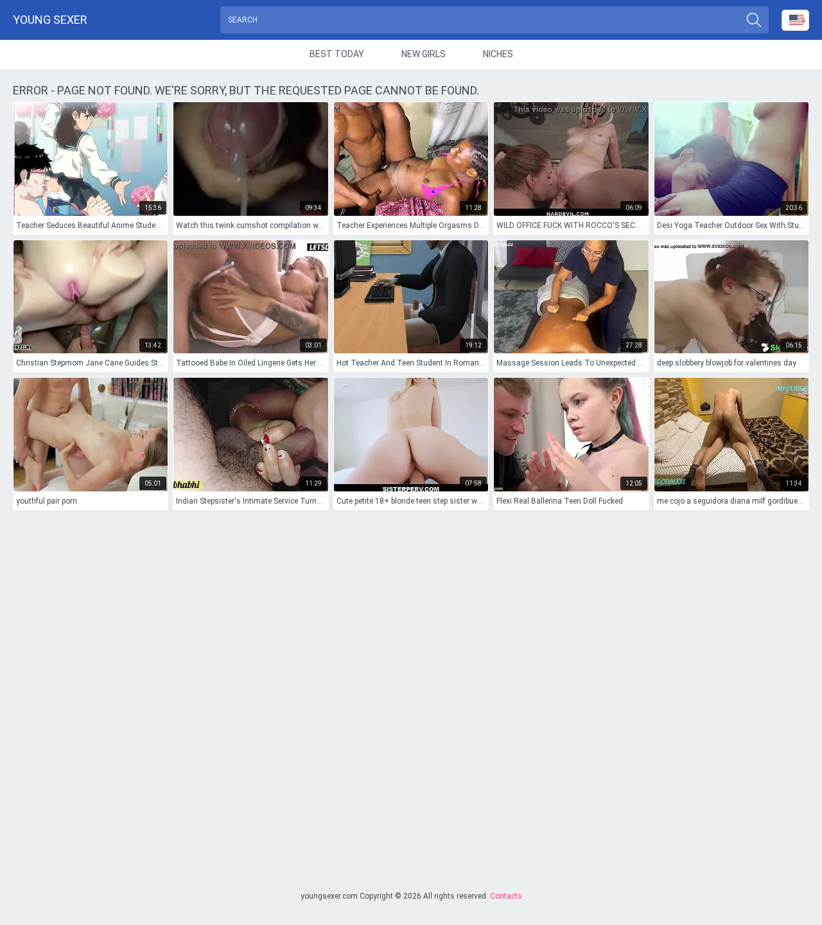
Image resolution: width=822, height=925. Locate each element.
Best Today (337, 54)
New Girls (423, 54)
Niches (498, 54)
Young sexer (50, 19)
